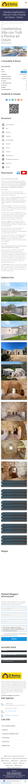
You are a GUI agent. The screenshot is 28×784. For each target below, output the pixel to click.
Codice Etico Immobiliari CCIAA (10, 733)
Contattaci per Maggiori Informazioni (10, 695)
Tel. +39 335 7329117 (10, 711)
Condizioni (5, 729)
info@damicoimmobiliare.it (11, 715)
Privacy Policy (5, 737)
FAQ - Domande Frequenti (8, 726)
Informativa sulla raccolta (6, 782)
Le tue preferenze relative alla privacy (12, 780)
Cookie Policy (5, 741)
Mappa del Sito (6, 745)
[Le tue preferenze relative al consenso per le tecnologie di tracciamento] (25, 781)
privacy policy (14, 635)
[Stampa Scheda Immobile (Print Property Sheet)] (18, 173)
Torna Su (13, 770)
